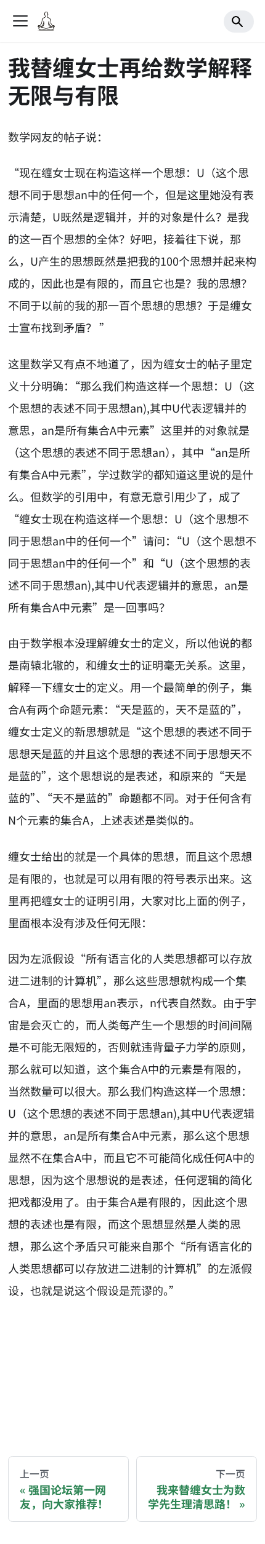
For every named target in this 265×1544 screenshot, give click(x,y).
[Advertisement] (132, 1367)
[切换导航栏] (20, 21)
